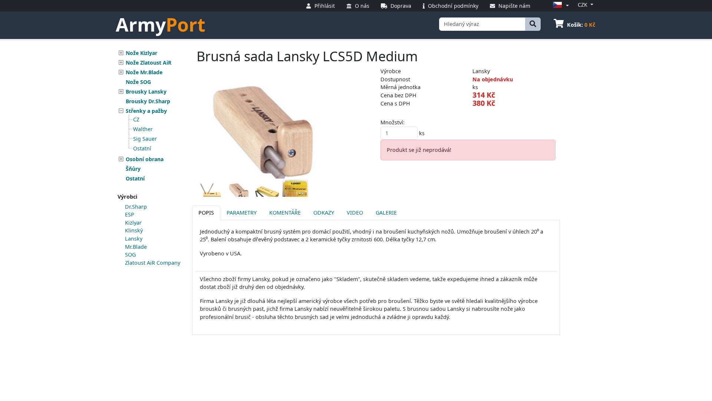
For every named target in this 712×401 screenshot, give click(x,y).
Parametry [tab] (242, 212)
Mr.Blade (136, 246)
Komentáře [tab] (285, 212)
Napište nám (513, 5)
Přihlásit (324, 5)
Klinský (134, 230)
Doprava (400, 5)
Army (160, 24)
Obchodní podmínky (452, 5)
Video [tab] (355, 212)
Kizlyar (133, 222)
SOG (130, 254)
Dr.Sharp (136, 206)
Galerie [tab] (386, 212)
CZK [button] (583, 4)
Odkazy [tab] (323, 212)
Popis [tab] (206, 212)
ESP (129, 214)
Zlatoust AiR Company (152, 262)
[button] (559, 5)
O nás (361, 5)
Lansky (133, 238)
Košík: (581, 24)
